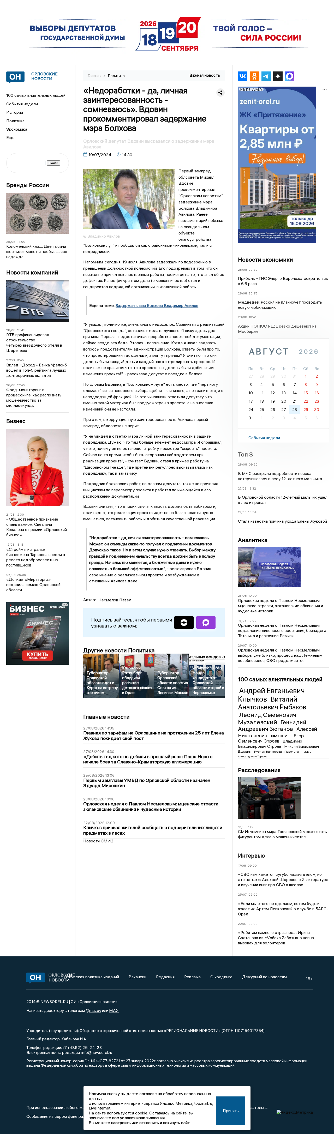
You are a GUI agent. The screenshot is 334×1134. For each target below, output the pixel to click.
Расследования (259, 770)
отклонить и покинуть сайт (164, 1122)
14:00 (21, 242)
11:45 (20, 360)
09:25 (253, 464)
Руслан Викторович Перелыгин (277, 751)
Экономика (16, 129)
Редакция (165, 976)
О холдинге (221, 976)
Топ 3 (245, 454)
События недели (22, 103)
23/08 (242, 596)
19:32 (252, 488)
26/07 (242, 645)
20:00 (21, 575)
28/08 (10, 242)
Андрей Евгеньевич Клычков (271, 694)
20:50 (253, 269)
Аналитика (252, 539)
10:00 (252, 596)
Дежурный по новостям (264, 976)
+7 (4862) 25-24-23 (82, 1047)
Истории (14, 112)
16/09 (242, 827)
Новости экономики (265, 259)
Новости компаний (32, 272)
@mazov (93, 1010)
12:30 (20, 514)
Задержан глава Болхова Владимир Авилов (157, 305)
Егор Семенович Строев (271, 738)
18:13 (19, 544)
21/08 (10, 514)
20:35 (253, 293)
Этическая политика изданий (91, 976)
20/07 (242, 923)
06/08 (11, 575)
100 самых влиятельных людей (35, 95)
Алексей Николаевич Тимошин (277, 732)
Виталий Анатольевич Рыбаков (272, 703)
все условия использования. (138, 1117)
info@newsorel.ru (96, 1052)
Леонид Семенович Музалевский (267, 718)
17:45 (21, 385)
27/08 (10, 360)
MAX (114, 1010)
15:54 (252, 512)
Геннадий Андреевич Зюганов (272, 725)
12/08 (10, 544)
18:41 (252, 317)
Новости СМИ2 (98, 840)
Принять (231, 1110)
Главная (95, 75)
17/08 (242, 865)
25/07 (242, 894)
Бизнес (16, 421)
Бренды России (27, 185)
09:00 (252, 865)
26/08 (10, 385)
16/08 (242, 620)
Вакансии (137, 976)
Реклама (192, 976)
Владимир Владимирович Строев (270, 743)
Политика (15, 120)
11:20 (251, 827)
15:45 (21, 330)
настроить (121, 1122)
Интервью (251, 855)
